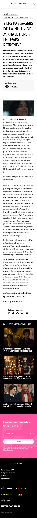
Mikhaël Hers (24, 17)
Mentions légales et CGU (7, 470)
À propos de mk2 (5, 479)
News (5, 14)
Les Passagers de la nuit (11, 17)
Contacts (3, 476)
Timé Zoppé (15, 87)
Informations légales (8, 450)
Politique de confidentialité (8, 473)
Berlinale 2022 (13, 14)
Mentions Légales (8, 512)
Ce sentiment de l (10, 243)
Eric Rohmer (21, 209)
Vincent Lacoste (15, 246)
